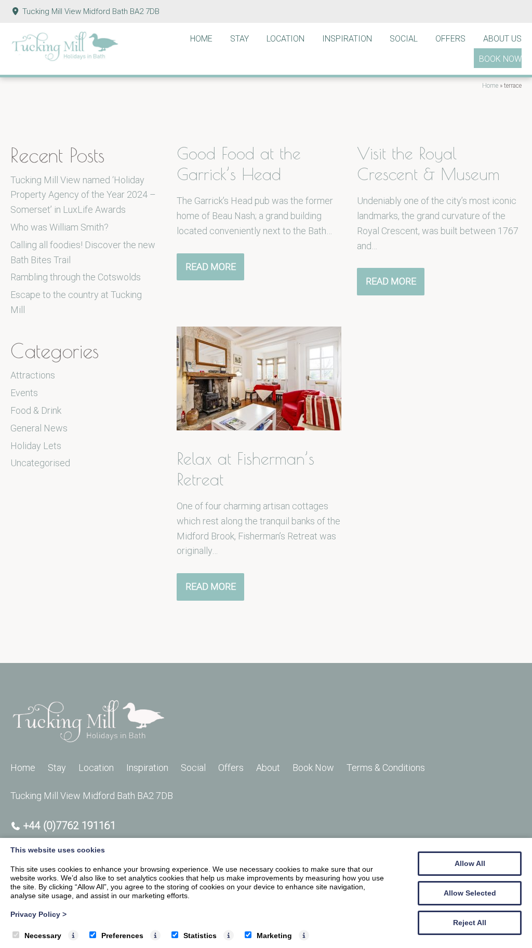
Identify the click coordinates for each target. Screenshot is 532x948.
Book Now (500, 59)
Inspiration (347, 39)
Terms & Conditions (386, 767)
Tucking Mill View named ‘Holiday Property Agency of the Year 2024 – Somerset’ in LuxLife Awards (83, 194)
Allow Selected (470, 893)
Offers (450, 39)
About (268, 767)
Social (404, 39)
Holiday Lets (35, 445)
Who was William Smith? (59, 227)
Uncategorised (40, 462)
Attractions (32, 375)
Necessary (42, 935)
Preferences (122, 935)
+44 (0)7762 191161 (69, 825)
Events (24, 392)
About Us (502, 39)
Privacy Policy (38, 914)
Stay (239, 39)
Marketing (274, 935)
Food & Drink (35, 410)
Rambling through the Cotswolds (75, 277)
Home (201, 39)
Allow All (470, 863)
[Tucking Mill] (64, 58)
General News (39, 428)
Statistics (200, 935)
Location (285, 39)
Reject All (469, 922)
